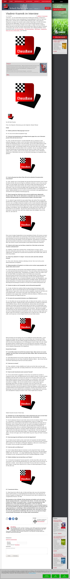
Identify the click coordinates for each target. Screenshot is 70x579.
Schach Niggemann (40, 521)
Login (61, 1)
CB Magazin (29, 1)
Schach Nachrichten (19, 8)
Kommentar (8, 546)
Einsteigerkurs (46, 1)
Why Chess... (38, 29)
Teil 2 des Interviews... (29, 29)
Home (11, 1)
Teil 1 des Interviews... (19, 29)
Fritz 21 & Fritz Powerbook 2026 (57, 521)
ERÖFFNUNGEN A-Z (19, 1)
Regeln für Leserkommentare (11, 539)
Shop (5, 1)
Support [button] (36, 1)
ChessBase (13, 526)
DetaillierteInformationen (46, 576)
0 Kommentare (45, 16)
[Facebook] (10, 518)
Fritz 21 (9, 63)
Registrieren (17, 544)
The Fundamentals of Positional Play (59, 537)
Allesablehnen (55, 576)
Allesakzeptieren (64, 576)
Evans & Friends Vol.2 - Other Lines (59, 41)
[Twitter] (13, 518)
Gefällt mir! (39, 16)
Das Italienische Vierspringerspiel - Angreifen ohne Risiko (59, 555)
